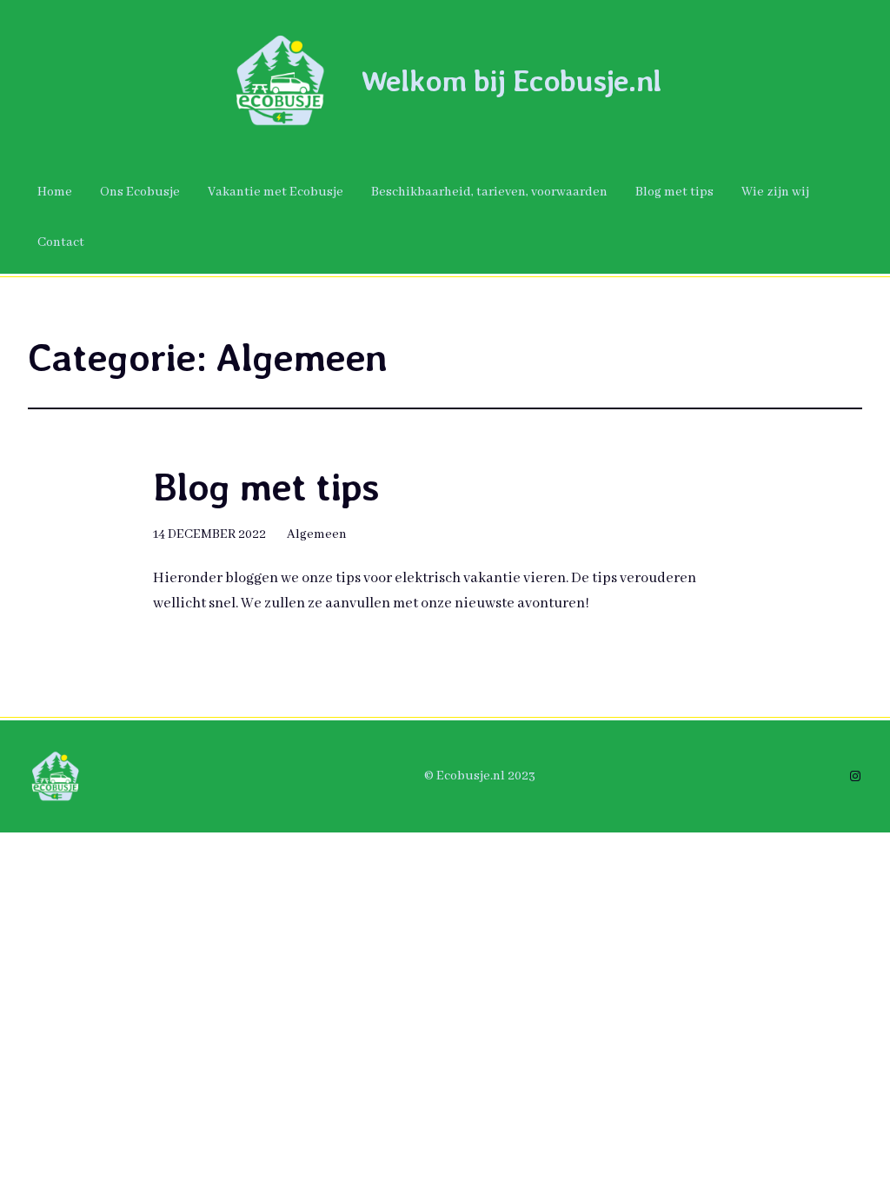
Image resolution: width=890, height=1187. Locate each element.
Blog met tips (266, 487)
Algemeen (317, 534)
